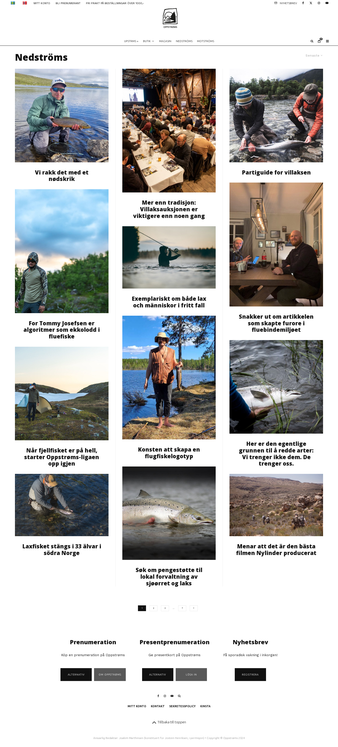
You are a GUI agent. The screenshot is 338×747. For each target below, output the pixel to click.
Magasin (165, 41)
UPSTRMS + (131, 41)
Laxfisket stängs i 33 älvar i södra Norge (61, 549)
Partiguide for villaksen (276, 172)
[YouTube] (327, 2)
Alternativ (76, 674)
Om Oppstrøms (110, 674)
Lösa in (191, 674)
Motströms (205, 41)
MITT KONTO (42, 3)
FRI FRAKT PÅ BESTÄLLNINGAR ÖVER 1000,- (115, 3)
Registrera (250, 674)
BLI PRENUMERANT (68, 3)
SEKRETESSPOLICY (182, 706)
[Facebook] (303, 2)
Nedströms (184, 41)
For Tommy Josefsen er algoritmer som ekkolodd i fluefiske (61, 330)
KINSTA (205, 706)
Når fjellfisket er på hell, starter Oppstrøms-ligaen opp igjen (61, 457)
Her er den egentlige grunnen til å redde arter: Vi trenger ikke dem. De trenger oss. (276, 454)
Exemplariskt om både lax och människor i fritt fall (169, 302)
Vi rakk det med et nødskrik (62, 176)
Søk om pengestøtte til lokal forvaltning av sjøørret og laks (169, 577)
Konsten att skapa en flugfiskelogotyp (169, 453)
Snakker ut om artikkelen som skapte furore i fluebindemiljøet (276, 323)
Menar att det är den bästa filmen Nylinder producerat (276, 549)
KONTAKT (158, 706)
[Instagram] (319, 2)
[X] (311, 2)
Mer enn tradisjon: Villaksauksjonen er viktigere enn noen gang (169, 209)
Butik (147, 41)
